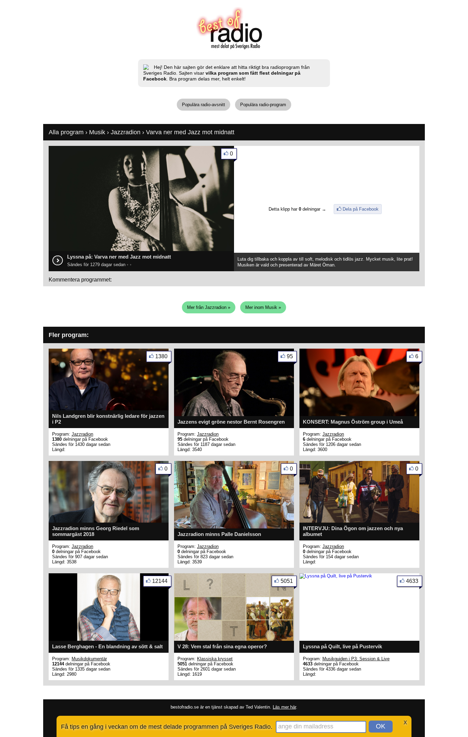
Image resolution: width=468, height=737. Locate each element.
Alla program (66, 132)
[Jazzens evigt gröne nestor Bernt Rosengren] (234, 414)
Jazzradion (125, 132)
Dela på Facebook (361, 209)
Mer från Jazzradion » (208, 307)
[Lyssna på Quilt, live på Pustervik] (335, 575)
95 (290, 356)
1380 (161, 356)
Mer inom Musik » (263, 307)
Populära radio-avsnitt (203, 104)
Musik (97, 132)
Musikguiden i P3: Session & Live (356, 658)
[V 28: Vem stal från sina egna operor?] (234, 639)
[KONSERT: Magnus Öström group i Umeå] (359, 414)
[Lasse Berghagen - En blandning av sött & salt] (109, 639)
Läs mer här (284, 707)
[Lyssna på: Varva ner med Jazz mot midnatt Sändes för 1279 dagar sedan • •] (141, 250)
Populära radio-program (263, 104)
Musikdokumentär (89, 658)
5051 (287, 581)
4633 (412, 581)
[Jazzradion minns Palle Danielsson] (234, 526)
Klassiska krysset (215, 658)
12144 (160, 581)
